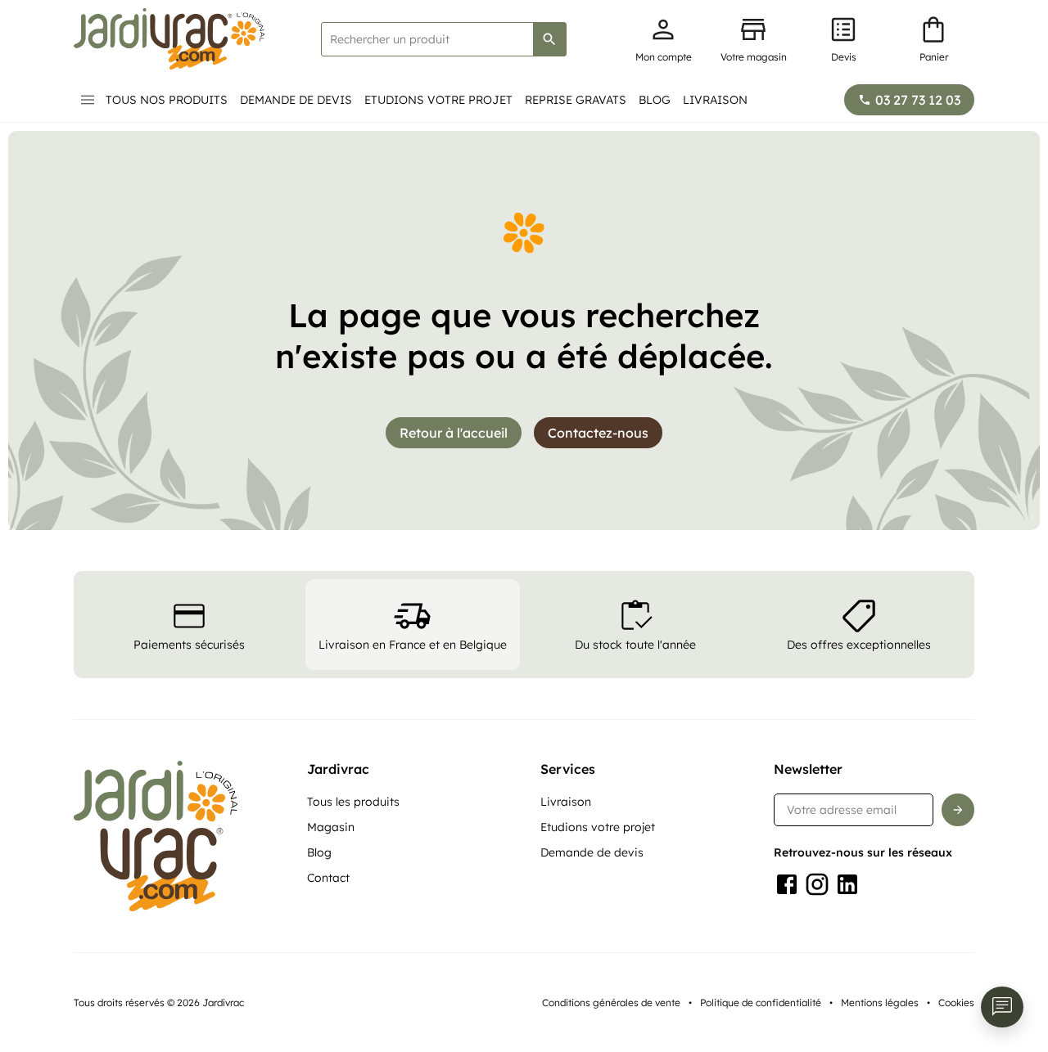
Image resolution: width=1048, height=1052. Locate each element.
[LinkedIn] (847, 884)
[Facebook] (787, 884)
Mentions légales (880, 1002)
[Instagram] (817, 884)
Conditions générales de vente (611, 1002)
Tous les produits (353, 801)
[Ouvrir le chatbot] (1002, 1007)
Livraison (715, 99)
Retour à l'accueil (454, 433)
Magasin (331, 827)
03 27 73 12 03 (917, 100)
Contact (328, 877)
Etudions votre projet (438, 99)
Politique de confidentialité (760, 1002)
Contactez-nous (598, 433)
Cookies (956, 1002)
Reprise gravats (575, 99)
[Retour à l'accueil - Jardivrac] (169, 39)
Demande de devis (296, 99)
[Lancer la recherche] (549, 39)
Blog (655, 99)
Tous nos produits (167, 99)
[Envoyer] (958, 809)
